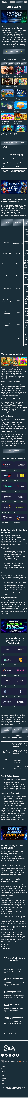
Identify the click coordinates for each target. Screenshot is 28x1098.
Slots (22, 63)
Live (10, 63)
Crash (16, 63)
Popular (3, 63)
